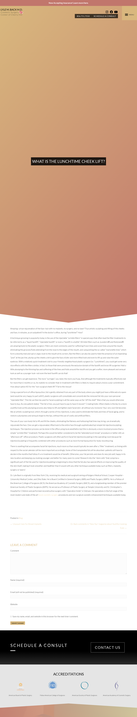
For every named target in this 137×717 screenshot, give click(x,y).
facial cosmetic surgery (48, 495)
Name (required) (17, 580)
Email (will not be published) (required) (26, 592)
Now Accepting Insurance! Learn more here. (68, 3)
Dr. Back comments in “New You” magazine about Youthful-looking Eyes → (99, 526)
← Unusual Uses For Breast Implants (26, 524)
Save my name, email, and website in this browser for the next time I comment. (45, 616)
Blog (21, 518)
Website (14, 604)
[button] (107, 12)
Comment (14, 550)
